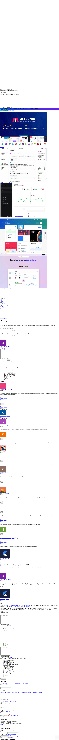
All (1, 90)
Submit (11, 359)
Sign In (2, 302)
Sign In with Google (14, 715)
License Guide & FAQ (15, 683)
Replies (16, 90)
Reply (2, 390)
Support (8, 696)
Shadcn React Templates (12, 290)
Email (1, 710)
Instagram (10, 701)
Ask (3, 303)
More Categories (3, 318)
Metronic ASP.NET (11, 692)
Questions (4, 90)
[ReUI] (0, 298)
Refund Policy (31, 696)
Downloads (8, 683)
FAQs (1, 696)
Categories (9, 90)
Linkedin (6, 701)
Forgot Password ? (7, 711)
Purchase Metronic (22, 683)
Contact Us (5, 696)
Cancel (8, 359)
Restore (2, 399)
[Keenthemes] (9, 110)
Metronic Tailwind (3, 692)
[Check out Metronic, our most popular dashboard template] (1, 298)
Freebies (26, 290)
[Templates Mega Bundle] (11, 684)
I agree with (4, 734)
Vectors (23, 290)
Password (2, 711)
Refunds (27, 683)
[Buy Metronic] (3, 684)
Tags (13, 90)
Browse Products (3, 289)
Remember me (4, 713)
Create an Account (5, 716)
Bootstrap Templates (4, 290)
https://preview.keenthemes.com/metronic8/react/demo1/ (20, 606)
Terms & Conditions (25, 696)
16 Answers (2, 348)
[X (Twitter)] (4, 298)
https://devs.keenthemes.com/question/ (7, 538)
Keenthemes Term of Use (11, 734)
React (1, 347)
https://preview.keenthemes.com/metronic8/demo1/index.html (18, 605)
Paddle (9, 703)
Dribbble (14, 701)
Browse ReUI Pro (4, 109)
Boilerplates (19, 290)
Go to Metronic (3, 683)
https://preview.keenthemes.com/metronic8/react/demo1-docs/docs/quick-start (14, 565)
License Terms (13, 696)
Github (3, 701)
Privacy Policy (18, 696)
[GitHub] (3, 298)
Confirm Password (3, 732)
